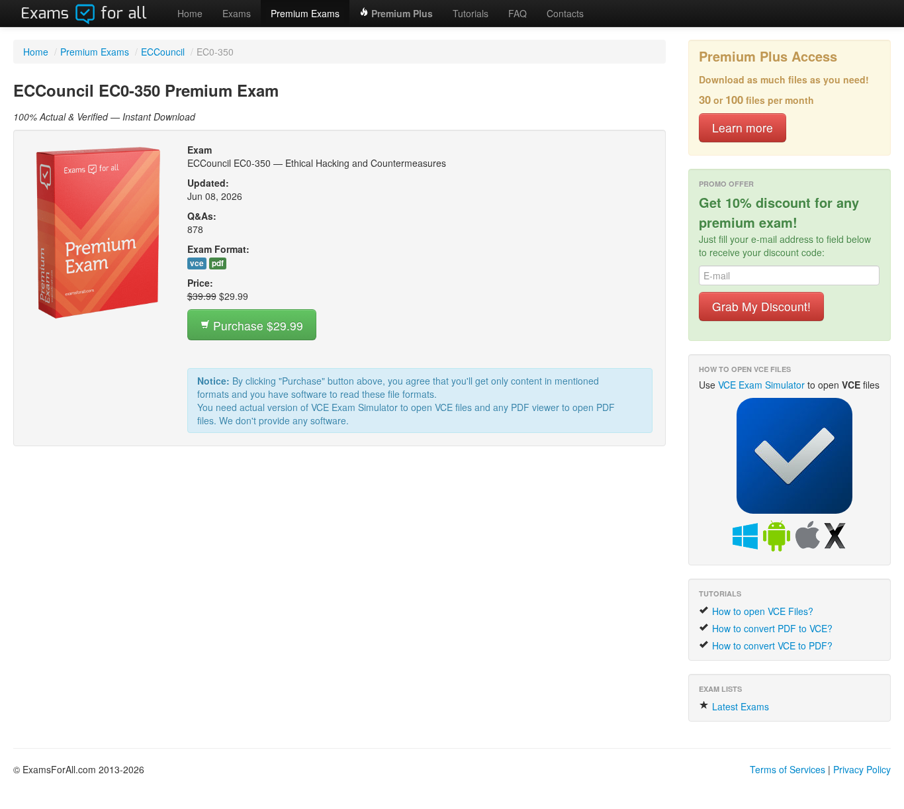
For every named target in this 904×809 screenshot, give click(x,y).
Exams (236, 13)
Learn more (742, 127)
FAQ (517, 13)
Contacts (565, 13)
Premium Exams (305, 13)
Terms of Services (787, 769)
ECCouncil (163, 51)
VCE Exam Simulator (761, 384)
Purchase (256, 325)
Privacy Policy (862, 769)
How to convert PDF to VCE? (771, 628)
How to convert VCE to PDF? (771, 645)
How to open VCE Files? (761, 611)
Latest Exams (739, 706)
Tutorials (470, 13)
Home (190, 13)
